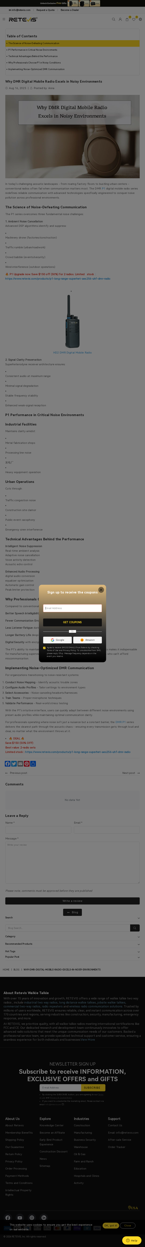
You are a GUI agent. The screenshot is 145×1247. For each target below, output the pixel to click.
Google (60, 640)
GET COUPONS (72, 622)
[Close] (101, 590)
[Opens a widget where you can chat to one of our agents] (131, 1240)
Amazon (90, 640)
